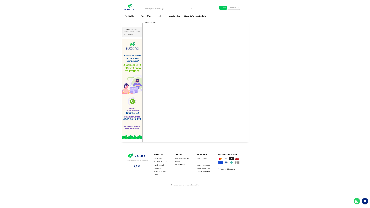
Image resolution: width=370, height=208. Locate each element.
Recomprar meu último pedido (182, 160)
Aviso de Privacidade (203, 171)
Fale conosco (201, 162)
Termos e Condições (203, 165)
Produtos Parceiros (160, 171)
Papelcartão (158, 168)
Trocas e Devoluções (203, 168)
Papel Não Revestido (161, 162)
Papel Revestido (159, 165)
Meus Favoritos (174, 16)
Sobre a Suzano (202, 159)
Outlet (159, 16)
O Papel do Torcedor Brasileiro (195, 16)
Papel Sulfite (129, 16)
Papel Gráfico (146, 16)
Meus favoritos (180, 164)
